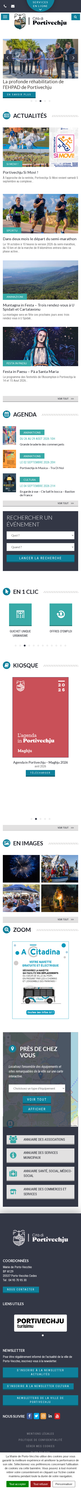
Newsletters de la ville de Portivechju (40, 1400)
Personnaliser (63, 1484)
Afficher (37, 1109)
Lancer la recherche (40, 558)
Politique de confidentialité (41, 1439)
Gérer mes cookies (40, 1446)
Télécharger (40, 772)
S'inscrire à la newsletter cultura (38, 1386)
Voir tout (37, 1099)
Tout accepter (17, 1484)
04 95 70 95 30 (17, 1280)
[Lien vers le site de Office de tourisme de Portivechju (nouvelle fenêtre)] (40, 1323)
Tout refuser (40, 1484)
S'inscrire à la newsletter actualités (40, 1372)
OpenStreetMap (72, 1125)
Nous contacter (21, 1289)
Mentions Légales (40, 1433)
